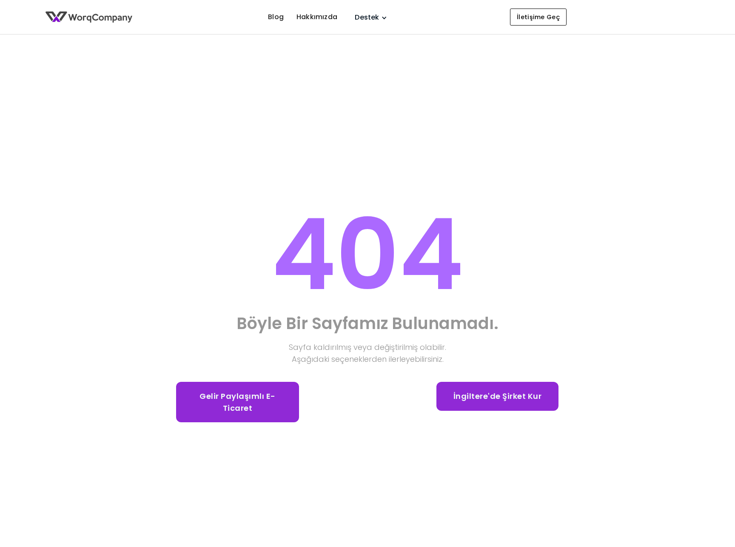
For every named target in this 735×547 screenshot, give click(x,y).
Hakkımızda (316, 17)
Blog (276, 17)
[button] (367, 17)
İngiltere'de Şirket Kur (497, 396)
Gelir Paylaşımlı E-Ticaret (237, 402)
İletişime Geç (538, 17)
